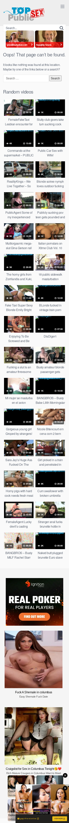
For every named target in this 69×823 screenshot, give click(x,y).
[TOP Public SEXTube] (24, 12)
